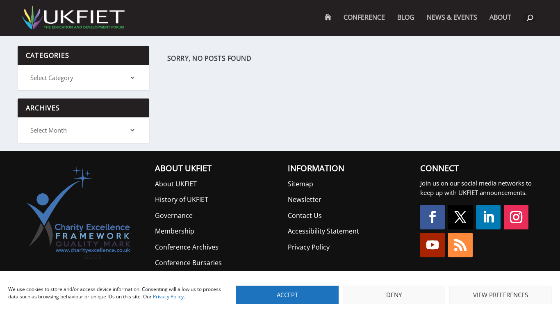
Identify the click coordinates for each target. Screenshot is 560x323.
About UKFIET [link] (176, 183)
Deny (394, 295)
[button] (432, 217)
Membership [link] (174, 231)
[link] (73, 17)
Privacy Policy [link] (168, 296)
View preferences (500, 295)
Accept (287, 295)
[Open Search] (530, 18)
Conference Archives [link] (187, 247)
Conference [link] (364, 18)
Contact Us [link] (305, 215)
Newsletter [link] (304, 199)
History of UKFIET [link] (181, 199)
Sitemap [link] (300, 183)
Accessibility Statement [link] (323, 231)
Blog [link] (405, 18)
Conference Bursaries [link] (188, 262)
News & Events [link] (452, 18)
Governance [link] (174, 215)
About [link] (500, 24)
